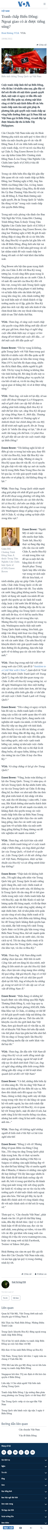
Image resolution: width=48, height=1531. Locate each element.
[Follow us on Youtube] (15, 1452)
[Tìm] (41, 1528)
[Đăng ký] (32, 1452)
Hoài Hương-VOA (10, 33)
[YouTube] (20, 1528)
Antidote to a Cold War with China (23, 668)
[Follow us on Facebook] (3, 1452)
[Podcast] (26, 1452)
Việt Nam (5, 11)
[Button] (41, 45)
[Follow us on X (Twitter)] (9, 1452)
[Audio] (31, 1528)
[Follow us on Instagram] (21, 1452)
